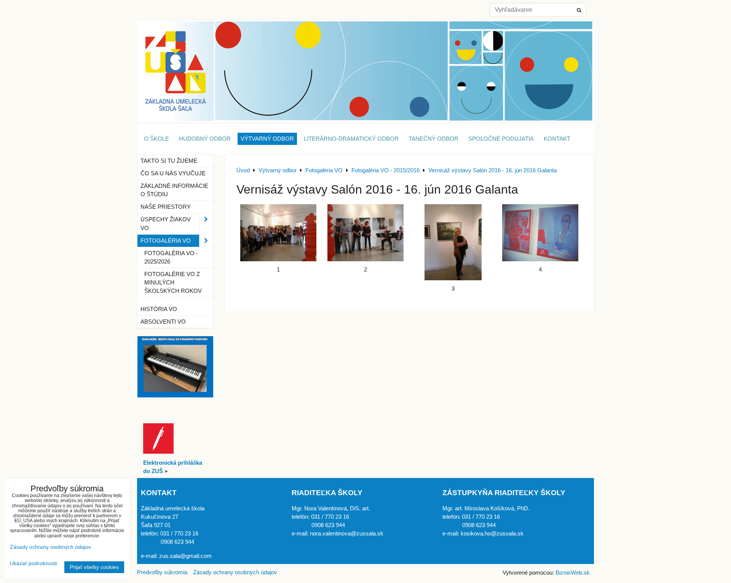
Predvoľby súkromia (162, 572)
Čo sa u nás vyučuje (173, 173)
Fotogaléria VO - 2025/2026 (171, 257)
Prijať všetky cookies (94, 567)
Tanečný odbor (433, 139)
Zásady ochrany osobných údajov (235, 572)
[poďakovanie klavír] (175, 395)
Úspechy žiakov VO (165, 223)
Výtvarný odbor (267, 139)
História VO (158, 309)
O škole (156, 139)
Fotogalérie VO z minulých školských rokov (173, 282)
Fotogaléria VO (165, 241)
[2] (366, 232)
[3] (453, 242)
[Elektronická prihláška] (158, 452)
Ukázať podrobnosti (33, 563)
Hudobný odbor (205, 139)
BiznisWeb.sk (572, 573)
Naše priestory (165, 207)
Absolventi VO (163, 322)
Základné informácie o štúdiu (174, 190)
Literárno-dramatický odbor (351, 139)
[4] (541, 232)
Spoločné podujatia (501, 139)
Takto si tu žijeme (168, 161)
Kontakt (557, 139)
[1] (278, 232)
